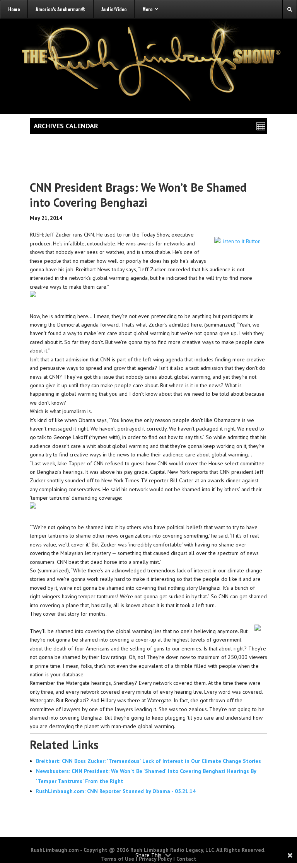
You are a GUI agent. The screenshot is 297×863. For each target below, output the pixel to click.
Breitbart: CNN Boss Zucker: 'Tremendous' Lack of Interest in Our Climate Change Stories (148, 760)
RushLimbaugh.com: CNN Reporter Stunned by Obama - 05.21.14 (116, 791)
